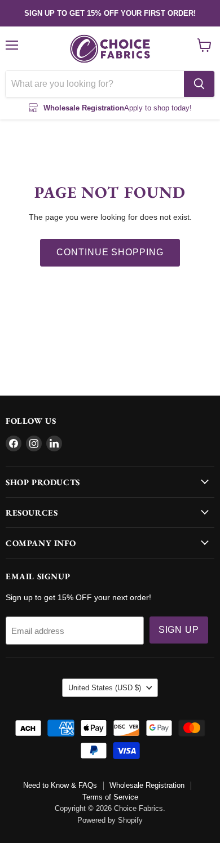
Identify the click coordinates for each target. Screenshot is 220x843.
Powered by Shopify (110, 820)
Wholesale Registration (146, 785)
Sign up (179, 630)
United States (104, 688)
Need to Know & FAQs (60, 785)
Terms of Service (110, 797)
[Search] (199, 84)
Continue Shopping (110, 252)
